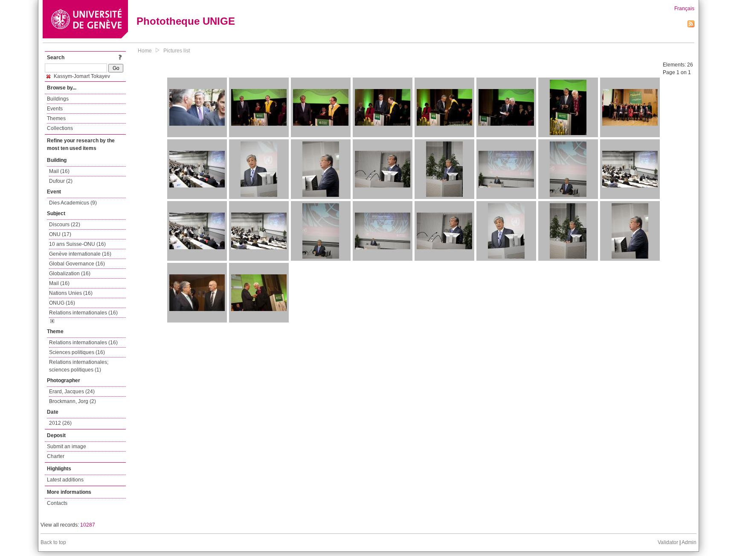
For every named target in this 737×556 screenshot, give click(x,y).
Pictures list (176, 51)
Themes (56, 118)
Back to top (53, 542)
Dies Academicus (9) (73, 203)
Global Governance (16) (77, 264)
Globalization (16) (69, 274)
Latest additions (65, 480)
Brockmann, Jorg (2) (72, 401)
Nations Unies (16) (71, 293)
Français (684, 9)
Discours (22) (64, 225)
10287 (87, 525)
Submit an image (66, 446)
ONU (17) (60, 234)
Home (145, 51)
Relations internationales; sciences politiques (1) (78, 366)
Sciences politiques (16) (77, 352)
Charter (55, 456)
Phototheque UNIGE (185, 21)
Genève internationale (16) (80, 254)
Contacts (57, 503)
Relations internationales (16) (83, 313)
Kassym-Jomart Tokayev (81, 76)
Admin (689, 542)
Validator (668, 542)
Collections (60, 128)
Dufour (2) (61, 181)
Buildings (58, 99)
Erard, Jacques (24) (72, 392)
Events (55, 109)
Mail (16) (59, 171)
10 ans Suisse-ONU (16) (77, 244)
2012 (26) (60, 423)
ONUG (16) (62, 303)
